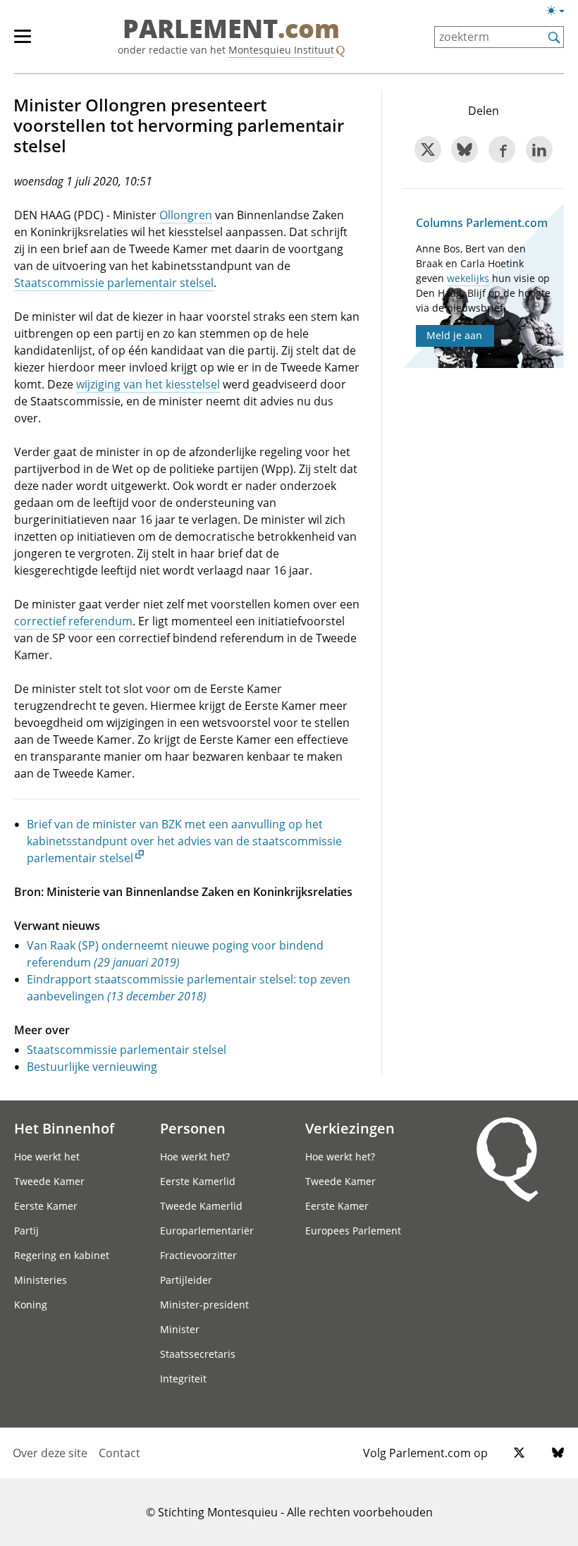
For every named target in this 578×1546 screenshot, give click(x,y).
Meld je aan (454, 335)
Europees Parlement (353, 1230)
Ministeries (40, 1280)
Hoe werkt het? (195, 1156)
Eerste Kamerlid (197, 1181)
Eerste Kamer (46, 1206)
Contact (119, 1453)
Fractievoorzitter (198, 1255)
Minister (179, 1329)
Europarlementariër (207, 1230)
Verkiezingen (350, 1128)
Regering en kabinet (61, 1255)
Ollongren (185, 215)
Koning (30, 1304)
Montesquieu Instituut (281, 49)
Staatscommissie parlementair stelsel (114, 282)
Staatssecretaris (197, 1354)
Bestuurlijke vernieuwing (92, 1066)
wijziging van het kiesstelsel (148, 384)
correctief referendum (73, 621)
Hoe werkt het (47, 1156)
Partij (26, 1230)
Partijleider (186, 1280)
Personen (193, 1128)
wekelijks (468, 278)
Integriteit (183, 1378)
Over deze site (50, 1453)
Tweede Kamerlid (201, 1206)
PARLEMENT (231, 29)
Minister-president (204, 1304)
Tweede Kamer (49, 1181)
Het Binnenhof (64, 1128)
